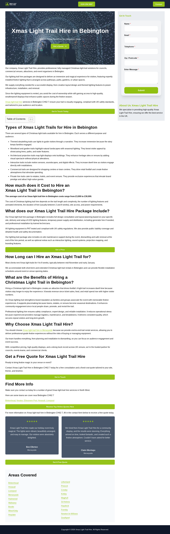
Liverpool (50, 401)
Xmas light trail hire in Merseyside (38, 330)
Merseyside (13, 495)
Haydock (65, 506)
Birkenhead (10, 401)
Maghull (64, 498)
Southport (65, 518)
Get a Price (60, 250)
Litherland (65, 482)
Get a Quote (58, 46)
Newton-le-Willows (69, 514)
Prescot (64, 486)
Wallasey (12, 503)
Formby (64, 510)
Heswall (41, 401)
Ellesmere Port (30, 401)
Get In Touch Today (60, 111)
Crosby (64, 490)
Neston (20, 401)
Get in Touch (60, 377)
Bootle (11, 507)
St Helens (65, 502)
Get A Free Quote (60, 462)
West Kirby (13, 511)
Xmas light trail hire (13, 102)
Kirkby (64, 494)
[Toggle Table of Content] (29, 119)
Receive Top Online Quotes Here (60, 407)
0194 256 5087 (87, 4)
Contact (158, 4)
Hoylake (12, 515)
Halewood (12, 499)
